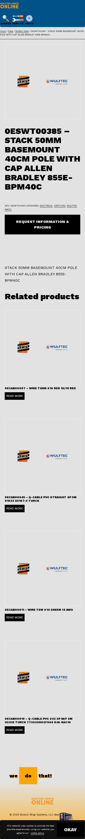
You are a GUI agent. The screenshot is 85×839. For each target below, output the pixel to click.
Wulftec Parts (22, 31)
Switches (59, 205)
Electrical (46, 205)
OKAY (70, 829)
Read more (14, 396)
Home (3, 31)
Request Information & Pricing (42, 224)
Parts (10, 31)
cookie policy (37, 833)
